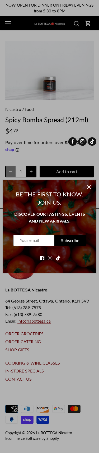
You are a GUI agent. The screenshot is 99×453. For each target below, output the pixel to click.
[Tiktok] (58, 257)
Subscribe (70, 240)
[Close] (89, 187)
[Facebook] (42, 257)
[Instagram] (50, 257)
